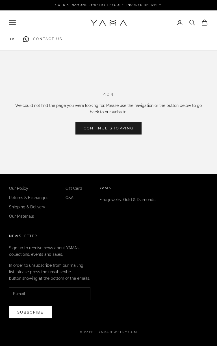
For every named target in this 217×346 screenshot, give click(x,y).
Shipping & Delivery (27, 207)
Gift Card (74, 188)
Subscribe (30, 312)
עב (12, 39)
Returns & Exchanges (28, 197)
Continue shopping (109, 128)
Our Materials (21, 216)
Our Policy (18, 188)
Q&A (69, 197)
